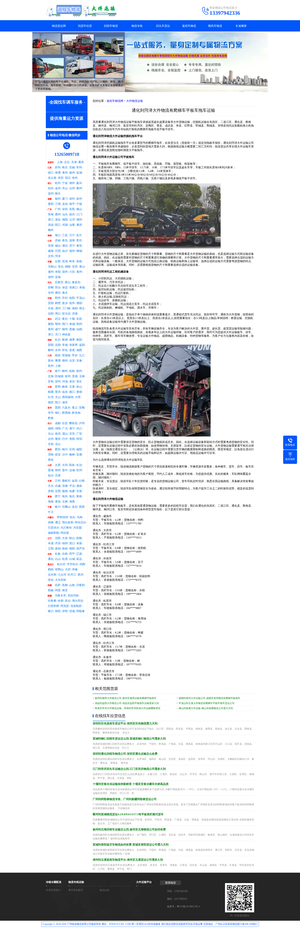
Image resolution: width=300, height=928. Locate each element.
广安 (79, 434)
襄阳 (50, 324)
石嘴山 (66, 507)
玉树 (65, 502)
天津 (74, 162)
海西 (72, 502)
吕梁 (58, 475)
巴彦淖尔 (53, 528)
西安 (57, 449)
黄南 (79, 496)
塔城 (72, 611)
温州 (50, 193)
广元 (65, 428)
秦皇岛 (76, 282)
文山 (58, 397)
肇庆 (79, 225)
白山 (58, 559)
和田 (58, 611)
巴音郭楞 (53, 606)
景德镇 (66, 355)
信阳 (50, 314)
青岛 (65, 240)
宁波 (65, 183)
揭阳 (65, 220)
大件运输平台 (144, 882)
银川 (57, 507)
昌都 (65, 585)
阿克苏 (65, 606)
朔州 (58, 470)
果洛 (58, 502)
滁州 (50, 272)
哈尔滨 (61, 564)
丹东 (58, 543)
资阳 (72, 439)
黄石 (65, 319)
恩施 (72, 329)
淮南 (79, 261)
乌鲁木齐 (60, 596)
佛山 (79, 209)
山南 (72, 585)
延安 (58, 455)
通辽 (58, 522)
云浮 (72, 220)
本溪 (50, 543)
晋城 (50, 470)
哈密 (60, 601)
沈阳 (57, 538)
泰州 (65, 173)
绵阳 (58, 428)
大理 (77, 397)
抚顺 (79, 538)
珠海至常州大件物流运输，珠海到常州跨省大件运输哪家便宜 (127, 708)
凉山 (58, 444)
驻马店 (66, 314)
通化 (50, 559)
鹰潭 (58, 361)
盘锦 (58, 549)
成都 (57, 423)
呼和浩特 (62, 517)
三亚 (65, 235)
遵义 (74, 408)
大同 (65, 465)
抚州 (50, 366)
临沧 (65, 392)
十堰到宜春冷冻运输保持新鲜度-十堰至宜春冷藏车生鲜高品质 (131, 783)
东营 (50, 246)
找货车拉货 (85, 25)
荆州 (79, 324)
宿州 (65, 272)
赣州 (65, 361)
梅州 (50, 230)
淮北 (60, 267)
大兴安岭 (60, 580)
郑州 (57, 298)
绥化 (50, 580)
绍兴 (50, 188)
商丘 (82, 308)
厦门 (65, 199)
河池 (65, 381)
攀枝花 (73, 423)
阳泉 (72, 465)
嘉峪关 (66, 481)
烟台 (58, 246)
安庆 (75, 267)
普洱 (58, 392)
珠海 (50, 214)
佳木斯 (52, 575)
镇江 (50, 173)
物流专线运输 (76, 882)
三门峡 (66, 308)
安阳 (50, 303)
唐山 (67, 282)
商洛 (50, 460)
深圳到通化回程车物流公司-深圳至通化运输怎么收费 (125, 753)
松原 (65, 559)
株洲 (65, 340)
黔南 (50, 418)
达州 (50, 439)
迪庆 (65, 402)
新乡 (65, 303)
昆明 (57, 387)
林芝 (65, 590)
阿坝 (79, 439)
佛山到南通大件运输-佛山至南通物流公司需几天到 (206, 708)
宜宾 (72, 434)
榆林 (72, 455)
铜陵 (67, 267)
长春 (57, 554)
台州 (72, 188)
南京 (65, 167)
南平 (72, 204)
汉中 (65, 455)
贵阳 (57, 408)
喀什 (50, 611)
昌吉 (67, 601)
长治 (79, 465)
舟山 (65, 188)
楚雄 (79, 392)
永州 (58, 350)
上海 (59, 162)
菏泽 (58, 256)
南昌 (57, 355)
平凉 (72, 486)
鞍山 (72, 538)
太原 (57, 465)
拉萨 (57, 585)
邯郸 (50, 287)
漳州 (72, 199)
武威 (58, 486)
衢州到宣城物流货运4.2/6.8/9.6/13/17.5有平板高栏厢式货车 (128, 814)
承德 (82, 287)
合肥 (57, 261)
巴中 (65, 439)
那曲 (50, 590)
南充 (58, 434)
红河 (50, 397)
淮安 (60, 178)
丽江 (72, 392)
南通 (58, 173)
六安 (72, 272)
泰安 (79, 246)
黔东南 (76, 413)
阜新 (79, 543)
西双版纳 (67, 397)
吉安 (72, 361)
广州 (57, 209)
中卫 (50, 512)
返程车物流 (189, 25)
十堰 (72, 319)
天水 (50, 486)
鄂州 (58, 324)
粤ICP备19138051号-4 (188, 906)
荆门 (65, 324)
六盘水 (66, 408)
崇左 (79, 381)
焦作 (72, 303)
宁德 (79, 204)
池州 (50, 277)
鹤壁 (58, 303)
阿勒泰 (80, 611)
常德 (65, 345)
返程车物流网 (115, 100)
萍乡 (74, 355)
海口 (57, 235)
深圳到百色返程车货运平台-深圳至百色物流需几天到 (125, 723)
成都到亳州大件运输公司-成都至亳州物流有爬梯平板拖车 (209, 698)
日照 (58, 251)
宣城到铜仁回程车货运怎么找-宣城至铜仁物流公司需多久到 (129, 738)
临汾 (50, 475)
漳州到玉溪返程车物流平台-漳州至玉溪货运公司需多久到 (128, 859)
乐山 (50, 434)
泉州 (79, 199)
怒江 (58, 402)
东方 (79, 235)
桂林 (72, 371)
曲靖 (65, 387)
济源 (75, 314)
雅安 (58, 439)
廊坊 (58, 293)
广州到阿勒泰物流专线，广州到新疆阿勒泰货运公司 (125, 799)
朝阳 (72, 549)
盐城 (79, 173)
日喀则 (80, 585)
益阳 (82, 345)
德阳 (50, 428)
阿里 (58, 590)
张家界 (73, 345)
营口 (72, 543)
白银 (82, 481)
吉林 (65, 554)
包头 (72, 517)
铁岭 (65, 549)
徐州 (75, 178)
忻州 (79, 470)
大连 (65, 538)
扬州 (72, 173)
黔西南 (66, 413)
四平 (72, 554)
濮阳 (79, 303)
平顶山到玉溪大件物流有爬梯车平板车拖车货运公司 (207, 703)
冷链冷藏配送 (53, 882)
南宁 (57, 371)
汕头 (65, 214)
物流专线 (137, 25)
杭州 (57, 183)
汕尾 (72, 225)
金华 (58, 188)
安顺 (82, 408)
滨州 (50, 256)
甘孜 (50, 444)
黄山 (82, 267)
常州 (79, 167)
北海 (50, 376)
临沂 (65, 251)
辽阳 (50, 549)
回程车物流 (111, 25)
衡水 (65, 293)
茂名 (58, 220)
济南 (57, 240)
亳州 (79, 272)
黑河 (80, 575)
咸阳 (79, 449)
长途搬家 (241, 25)
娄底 (72, 350)
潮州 (79, 220)
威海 (50, 251)
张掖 (65, 486)
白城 (72, 559)
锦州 (65, 543)
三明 (58, 204)
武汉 (57, 319)
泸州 (82, 423)
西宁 (57, 496)
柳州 (65, 371)
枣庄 (79, 240)
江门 (79, 214)
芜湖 (65, 261)
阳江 (58, 225)
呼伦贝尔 (80, 522)
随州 (65, 329)
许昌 (50, 308)
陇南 (65, 491)
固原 (82, 507)
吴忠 (74, 507)
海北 (72, 496)
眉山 (65, 434)
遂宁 (72, 428)
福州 (57, 199)
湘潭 (72, 340)
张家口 (73, 287)
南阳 (75, 308)
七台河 (62, 575)
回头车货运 (163, 25)
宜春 (79, 361)
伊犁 (65, 611)
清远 (50, 225)
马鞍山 (52, 267)
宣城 (58, 277)
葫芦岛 (80, 549)
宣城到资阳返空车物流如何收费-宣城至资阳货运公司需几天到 (131, 844)
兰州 (57, 481)
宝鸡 (72, 449)
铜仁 (58, 413)
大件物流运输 (134, 100)
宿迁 (67, 178)
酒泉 (79, 486)
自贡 (65, 423)
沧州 (50, 293)
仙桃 (79, 329)
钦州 (67, 376)
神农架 (66, 334)
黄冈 (50, 329)
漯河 (58, 308)
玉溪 (72, 387)
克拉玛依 (73, 596)
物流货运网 (59, 25)
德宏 (50, 402)
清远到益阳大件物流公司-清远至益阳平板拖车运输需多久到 (127, 703)
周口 (58, 314)
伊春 (75, 569)
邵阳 (50, 345)
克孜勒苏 (76, 606)
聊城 (79, 251)
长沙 (57, 340)
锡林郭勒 (53, 533)
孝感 (72, 324)
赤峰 (50, 522)
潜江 (50, 334)
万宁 (72, 235)
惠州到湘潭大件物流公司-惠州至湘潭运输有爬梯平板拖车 (125, 698)
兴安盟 (77, 528)
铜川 (65, 449)
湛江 (50, 220)
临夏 (72, 491)
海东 (65, 496)
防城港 (59, 376)
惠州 (58, 214)
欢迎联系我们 (53, 890)
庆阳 (50, 491)
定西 (58, 491)
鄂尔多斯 (67, 522)
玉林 (82, 376)
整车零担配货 (75, 890)
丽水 (58, 193)
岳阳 (58, 345)
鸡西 (82, 564)
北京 (67, 162)
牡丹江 (72, 575)
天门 (58, 334)
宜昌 (79, 319)
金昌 (74, 481)
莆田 (50, 204)
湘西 (79, 350)
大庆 (67, 569)
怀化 (65, 350)
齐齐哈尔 (72, 564)
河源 (65, 225)
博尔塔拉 (77, 601)
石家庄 (59, 282)
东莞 (72, 209)
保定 (65, 287)
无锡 (72, 167)
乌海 (79, 517)
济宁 (72, 246)
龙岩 (65, 204)
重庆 (81, 162)
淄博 (72, 240)
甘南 (79, 491)
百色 (50, 381)
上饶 (58, 366)
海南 (50, 502)
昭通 (50, 392)
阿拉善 (65, 533)
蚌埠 (72, 261)
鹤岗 (50, 569)
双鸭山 (59, 569)
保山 (79, 387)
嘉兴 (79, 183)
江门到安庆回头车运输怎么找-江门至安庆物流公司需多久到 (129, 768)
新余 (50, 361)
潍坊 (65, 246)
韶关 (72, 214)
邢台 (58, 287)
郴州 (50, 350)
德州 (72, 251)
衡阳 (79, 340)
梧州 (79, 371)
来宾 (72, 381)
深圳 (65, 209)
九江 (82, 355)
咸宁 (58, 329)
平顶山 (80, 298)
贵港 (75, 376)
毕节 (50, 413)
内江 (79, 428)
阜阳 (58, 272)
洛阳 (72, 298)
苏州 (57, 167)
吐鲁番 (52, 601)
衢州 (79, 188)
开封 (65, 298)
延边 (79, 559)
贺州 (58, 381)
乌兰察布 (66, 528)
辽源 (79, 554)
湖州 (72, 183)
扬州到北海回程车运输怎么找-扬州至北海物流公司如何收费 (129, 829)
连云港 (52, 178)
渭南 (50, 455)
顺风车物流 (215, 25)
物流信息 (104, 890)
